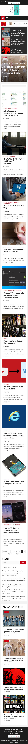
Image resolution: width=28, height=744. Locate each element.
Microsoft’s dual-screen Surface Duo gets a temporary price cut (13, 530)
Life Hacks (11, 524)
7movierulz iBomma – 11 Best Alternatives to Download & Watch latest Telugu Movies (14, 716)
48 (11, 553)
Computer (6, 108)
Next (19, 553)
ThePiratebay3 (19, 731)
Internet (6, 156)
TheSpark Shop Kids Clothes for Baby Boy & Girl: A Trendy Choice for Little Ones (13, 70)
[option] (14, 33)
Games (5, 338)
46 (24, 551)
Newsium (24, 740)
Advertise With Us (9, 731)
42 (14, 551)
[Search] (25, 18)
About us (7, 729)
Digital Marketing (8, 247)
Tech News (14, 108)
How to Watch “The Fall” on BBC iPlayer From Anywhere (14, 161)
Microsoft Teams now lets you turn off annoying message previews (14, 295)
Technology (11, 156)
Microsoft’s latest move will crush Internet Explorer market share (14, 436)
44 (19, 551)
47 (8, 553)
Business (4, 57)
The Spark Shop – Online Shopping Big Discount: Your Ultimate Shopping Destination (12, 573)
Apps (10, 108)
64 (16, 553)
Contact (13, 729)
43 (16, 551)
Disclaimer (19, 729)
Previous (5, 551)
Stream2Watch (14, 733)
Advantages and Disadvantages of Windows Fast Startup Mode (14, 113)
